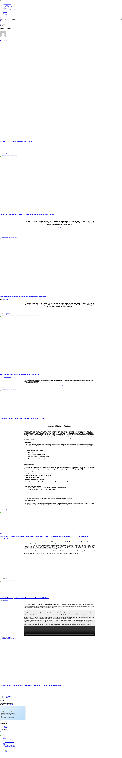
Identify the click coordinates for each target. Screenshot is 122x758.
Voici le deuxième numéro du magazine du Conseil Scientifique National (23, 296)
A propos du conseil (7, 4)
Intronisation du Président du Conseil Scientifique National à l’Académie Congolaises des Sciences (32, 685)
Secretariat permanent (9, 6)
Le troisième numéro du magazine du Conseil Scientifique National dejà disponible (27, 214)
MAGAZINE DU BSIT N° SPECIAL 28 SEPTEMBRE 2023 (19, 141)
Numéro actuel (5, 8)
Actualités (5, 12)
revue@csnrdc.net (9, 704)
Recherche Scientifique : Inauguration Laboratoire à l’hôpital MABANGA (24, 598)
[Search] (0, 18)
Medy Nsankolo (4, 40)
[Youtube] (1, 23)
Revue (4, 7)
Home (1, 24)
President (7, 5)
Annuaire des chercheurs (10, 10)
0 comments (8, 153)
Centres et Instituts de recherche (9, 9)
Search (14, 19)
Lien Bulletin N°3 (59, 227)
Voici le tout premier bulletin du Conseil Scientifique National (20, 374)
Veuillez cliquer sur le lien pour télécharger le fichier (60, 309)
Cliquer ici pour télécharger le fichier (59, 385)
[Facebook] (0, 23)
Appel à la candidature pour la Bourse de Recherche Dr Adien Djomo (22, 418)
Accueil (4, 2)
